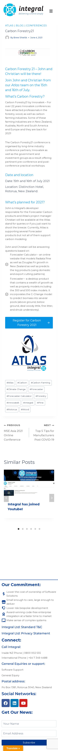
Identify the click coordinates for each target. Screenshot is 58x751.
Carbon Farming (40, 382)
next (51, 498)
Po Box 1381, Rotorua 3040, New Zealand (27, 687)
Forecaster (36, 389)
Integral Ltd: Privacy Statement (26, 633)
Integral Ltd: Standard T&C (22, 627)
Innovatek (13, 402)
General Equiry (10, 675)
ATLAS (9, 25)
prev (6, 498)
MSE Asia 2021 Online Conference (13, 432)
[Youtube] (23, 703)
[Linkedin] (14, 703)
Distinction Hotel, (31, 187)
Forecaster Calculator (19, 396)
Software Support (12, 669)
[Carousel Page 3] (27, 529)
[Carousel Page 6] (39, 529)
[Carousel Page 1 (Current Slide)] (18, 529)
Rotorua (12, 409)
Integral (28, 402)
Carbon (22, 382)
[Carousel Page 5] (35, 529)
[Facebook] (6, 703)
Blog (20, 25)
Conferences (36, 25)
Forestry (41, 396)
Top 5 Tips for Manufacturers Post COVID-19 (43, 432)
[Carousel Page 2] (23, 529)
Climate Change (16, 389)
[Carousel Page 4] (31, 529)
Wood (25, 409)
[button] (51, 11)
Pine (40, 402)
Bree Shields (20, 37)
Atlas (15, 85)
